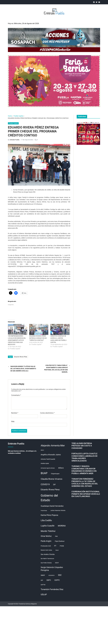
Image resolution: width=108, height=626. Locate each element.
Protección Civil (46, 546)
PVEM (62, 546)
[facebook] (94, 2)
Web (12, 421)
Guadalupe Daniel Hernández (52, 506)
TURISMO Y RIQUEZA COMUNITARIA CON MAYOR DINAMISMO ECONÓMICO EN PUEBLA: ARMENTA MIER (84, 470)
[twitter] (96, 2)
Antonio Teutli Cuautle (48, 459)
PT (55, 546)
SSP (42, 580)
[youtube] (99, 2)
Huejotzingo (44, 510)
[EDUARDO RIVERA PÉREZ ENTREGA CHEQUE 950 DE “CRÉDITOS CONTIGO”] (38, 329)
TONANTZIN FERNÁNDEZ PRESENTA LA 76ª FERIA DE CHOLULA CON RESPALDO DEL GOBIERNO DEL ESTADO (85, 482)
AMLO (42, 450)
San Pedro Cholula (46, 563)
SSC (60, 575)
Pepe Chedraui (59, 541)
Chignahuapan (55, 473)
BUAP (44, 473)
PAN (56, 536)
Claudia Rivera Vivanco (51, 479)
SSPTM (43, 584)
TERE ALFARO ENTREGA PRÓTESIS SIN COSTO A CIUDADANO (82, 445)
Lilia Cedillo (46, 520)
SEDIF (57, 563)
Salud (56, 550)
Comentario (16, 395)
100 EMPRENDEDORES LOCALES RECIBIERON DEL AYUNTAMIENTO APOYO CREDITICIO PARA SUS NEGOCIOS (17, 340)
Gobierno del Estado (49, 498)
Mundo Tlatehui (48, 531)
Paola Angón (46, 541)
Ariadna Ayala (45, 463)
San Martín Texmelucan (47, 558)
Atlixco (61, 468)
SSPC (49, 580)
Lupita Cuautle (47, 525)
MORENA (62, 526)
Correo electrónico (47, 413)
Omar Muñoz (46, 536)
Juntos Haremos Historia (57, 510)
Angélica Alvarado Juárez (51, 455)
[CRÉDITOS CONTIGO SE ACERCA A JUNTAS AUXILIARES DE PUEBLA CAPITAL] (60, 329)
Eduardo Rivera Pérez (20, 357)
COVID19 (45, 484)
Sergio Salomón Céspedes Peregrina (52, 568)
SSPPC (57, 580)
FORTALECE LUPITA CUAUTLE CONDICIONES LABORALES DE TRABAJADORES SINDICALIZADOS (84, 457)
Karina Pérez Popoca (49, 515)
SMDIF (43, 575)
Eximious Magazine (31, 604)
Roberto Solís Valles (46, 550)
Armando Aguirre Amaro (48, 468)
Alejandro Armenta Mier (53, 445)
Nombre (14, 413)
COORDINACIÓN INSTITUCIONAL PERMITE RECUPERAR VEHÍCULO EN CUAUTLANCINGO (86, 493)
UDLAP (44, 594)
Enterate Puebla (14, 140)
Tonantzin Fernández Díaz (52, 589)
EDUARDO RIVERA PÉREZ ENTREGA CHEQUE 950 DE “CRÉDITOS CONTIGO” (38, 338)
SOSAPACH (52, 575)
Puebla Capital (13, 123)
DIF (54, 485)
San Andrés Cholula (48, 554)
